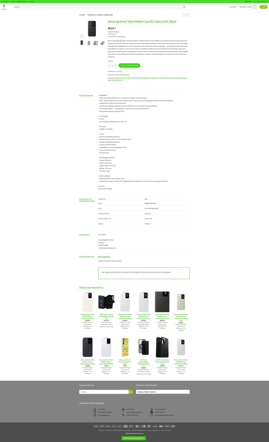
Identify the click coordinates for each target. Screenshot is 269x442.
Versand (113, 34)
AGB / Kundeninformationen (121, 430)
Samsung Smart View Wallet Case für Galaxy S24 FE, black (162, 316)
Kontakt (31, 1)
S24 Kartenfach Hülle (166, 78)
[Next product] (183, 15)
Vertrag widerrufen (134, 438)
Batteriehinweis (166, 430)
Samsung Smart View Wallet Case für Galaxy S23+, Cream (88, 316)
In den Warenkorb (129, 65)
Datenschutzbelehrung (139, 430)
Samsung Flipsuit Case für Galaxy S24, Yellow (125, 362)
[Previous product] (187, 15)
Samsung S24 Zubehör (180, 78)
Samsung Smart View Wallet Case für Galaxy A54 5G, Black (88, 362)
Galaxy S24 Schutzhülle (134, 78)
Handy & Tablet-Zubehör (100, 15)
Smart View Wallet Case (115, 80)
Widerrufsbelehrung (153, 430)
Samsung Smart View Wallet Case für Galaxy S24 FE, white (143, 316)
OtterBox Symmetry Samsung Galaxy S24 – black (162, 362)
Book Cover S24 (121, 78)
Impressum (101, 430)
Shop (12, 1)
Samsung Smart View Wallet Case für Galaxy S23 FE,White (106, 362)
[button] (248, 7)
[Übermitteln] (184, 7)
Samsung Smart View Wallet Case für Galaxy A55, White (125, 316)
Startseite (5, 1)
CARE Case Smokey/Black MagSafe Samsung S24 (144, 363)
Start (82, 15)
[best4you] (6, 7)
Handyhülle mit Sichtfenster (150, 78)
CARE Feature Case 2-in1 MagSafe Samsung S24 (106, 316)
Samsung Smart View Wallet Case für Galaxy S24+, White (181, 362)
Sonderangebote (22, 1)
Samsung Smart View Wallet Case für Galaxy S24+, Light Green (181, 317)
